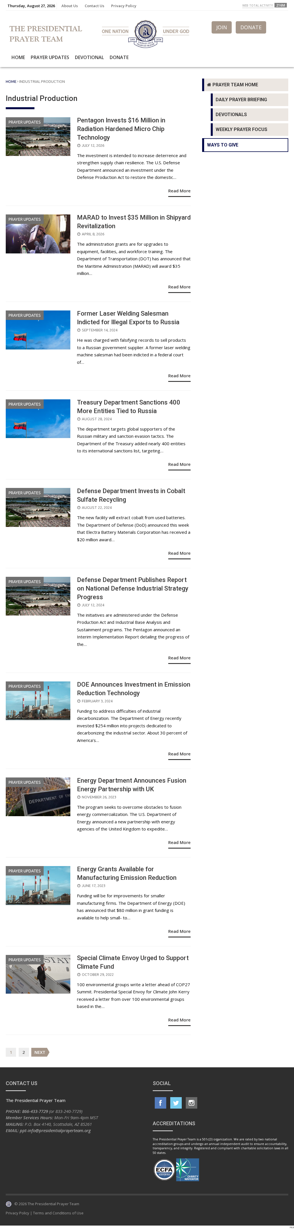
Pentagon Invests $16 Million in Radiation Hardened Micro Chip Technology (121, 129)
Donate (119, 57)
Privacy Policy (123, 5)
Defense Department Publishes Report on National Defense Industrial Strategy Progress (132, 588)
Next (39, 1052)
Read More (179, 191)
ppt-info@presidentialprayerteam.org (55, 1130)
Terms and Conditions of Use (58, 1213)
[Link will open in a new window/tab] (160, 1103)
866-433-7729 (35, 1111)
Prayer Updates (50, 57)
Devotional (89, 57)
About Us (69, 5)
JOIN (221, 27)
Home (18, 57)
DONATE (251, 27)
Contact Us (94, 5)
